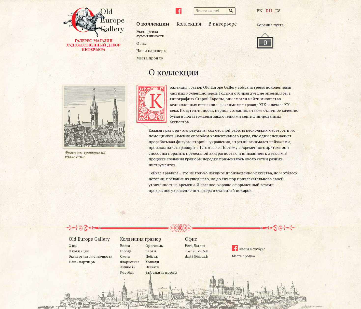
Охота (125, 256)
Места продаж (149, 58)
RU (269, 11)
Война (125, 245)
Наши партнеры (151, 50)
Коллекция (189, 23)
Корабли (127, 272)
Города (126, 251)
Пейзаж (152, 256)
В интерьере (222, 23)
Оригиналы (154, 245)
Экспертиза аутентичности (150, 34)
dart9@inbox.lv (196, 256)
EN (260, 11)
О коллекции (152, 23)
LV (277, 11)
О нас (141, 43)
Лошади (152, 262)
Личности (127, 267)
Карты (151, 251)
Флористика (129, 262)
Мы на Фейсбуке (252, 249)
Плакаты (152, 267)
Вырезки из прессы (161, 272)
